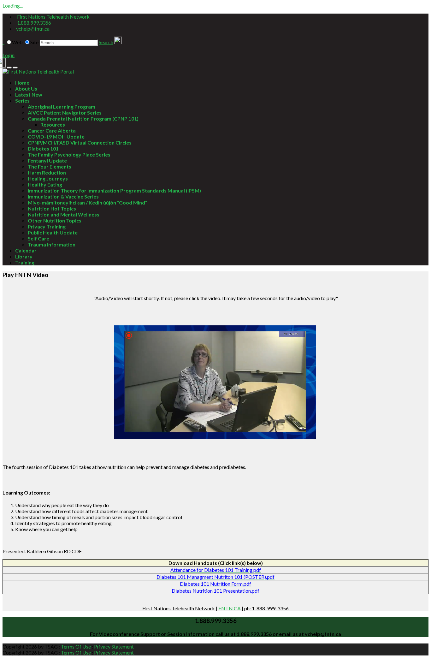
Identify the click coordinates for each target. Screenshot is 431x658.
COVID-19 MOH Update (56, 136)
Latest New (28, 95)
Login (9, 55)
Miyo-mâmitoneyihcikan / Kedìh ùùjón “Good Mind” (87, 202)
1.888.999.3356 (34, 23)
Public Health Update (53, 232)
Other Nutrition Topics (54, 220)
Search (106, 42)
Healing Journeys (48, 178)
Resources (52, 124)
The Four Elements (49, 166)
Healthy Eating (45, 184)
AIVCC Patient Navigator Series (65, 113)
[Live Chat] (118, 42)
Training (24, 262)
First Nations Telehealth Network (53, 17)
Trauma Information (51, 244)
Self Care (38, 238)
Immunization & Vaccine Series (63, 196)
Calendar (26, 250)
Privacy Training (47, 226)
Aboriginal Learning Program (61, 107)
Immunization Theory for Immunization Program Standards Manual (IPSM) (114, 190)
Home (22, 83)
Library (23, 256)
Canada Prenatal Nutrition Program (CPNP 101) (83, 119)
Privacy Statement (114, 646)
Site (34, 42)
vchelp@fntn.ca (33, 29)
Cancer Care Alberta (52, 130)
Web (17, 42)
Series (22, 101)
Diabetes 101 (43, 148)
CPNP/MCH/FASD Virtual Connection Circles (80, 142)
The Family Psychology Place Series (69, 154)
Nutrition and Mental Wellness (63, 214)
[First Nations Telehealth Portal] (38, 71)
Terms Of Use (76, 646)
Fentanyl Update (47, 160)
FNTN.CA (229, 608)
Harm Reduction (47, 172)
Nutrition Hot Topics (52, 208)
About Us (26, 89)
